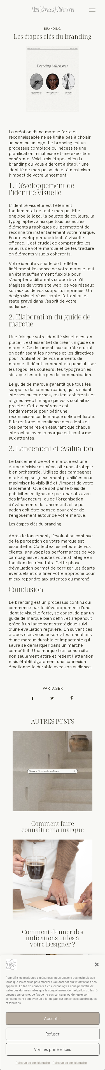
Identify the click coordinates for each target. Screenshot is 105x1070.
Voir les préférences (52, 1049)
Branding (52, 29)
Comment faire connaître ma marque (52, 782)
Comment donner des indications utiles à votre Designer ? (52, 893)
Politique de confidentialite (33, 1063)
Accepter (52, 1018)
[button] (96, 964)
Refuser (52, 1034)
